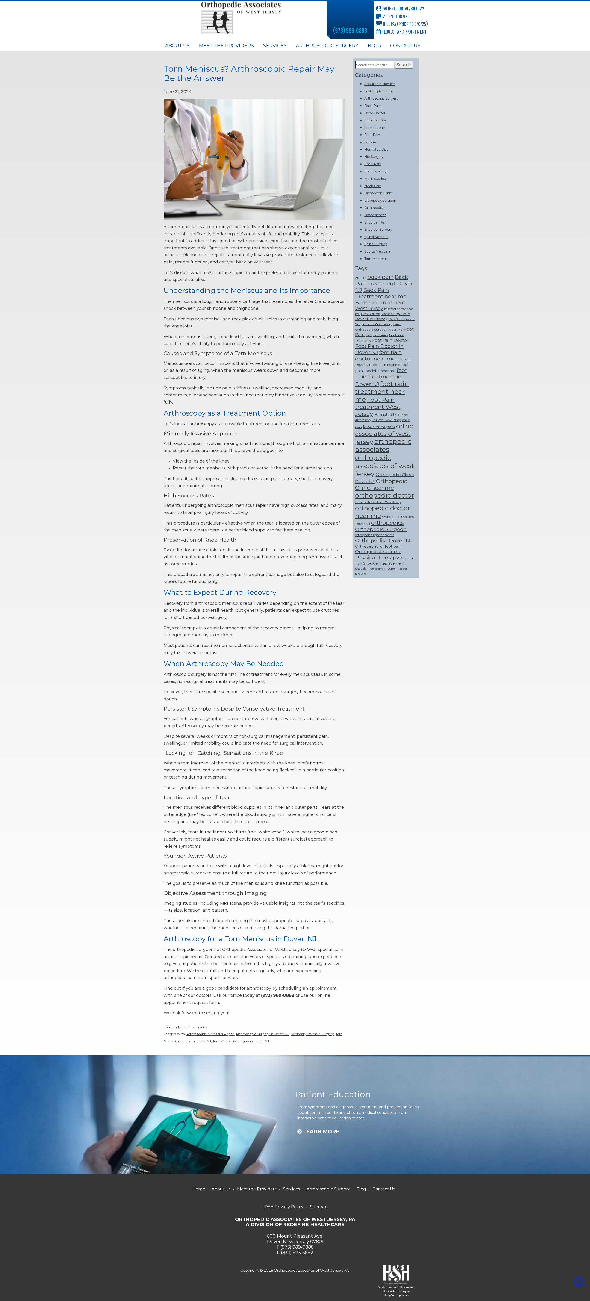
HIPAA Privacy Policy (282, 1206)
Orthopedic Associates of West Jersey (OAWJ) (269, 949)
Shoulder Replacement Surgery (376, 568)
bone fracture (375, 120)
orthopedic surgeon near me (374, 535)
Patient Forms (394, 16)
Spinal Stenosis (376, 237)
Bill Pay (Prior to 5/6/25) (405, 24)
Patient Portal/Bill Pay (402, 8)
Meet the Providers (226, 45)
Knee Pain (372, 164)
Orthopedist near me (378, 551)
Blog (374, 45)
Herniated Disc (376, 150)
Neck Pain (372, 186)
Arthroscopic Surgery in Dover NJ (262, 1034)
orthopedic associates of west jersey (384, 466)
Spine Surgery (375, 244)
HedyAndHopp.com (396, 1295)
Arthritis (360, 278)
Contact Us (405, 45)
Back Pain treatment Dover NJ (384, 283)
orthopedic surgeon (380, 200)
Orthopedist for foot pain (378, 546)
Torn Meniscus (195, 1027)
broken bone (374, 128)
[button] (578, 1282)
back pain (380, 277)
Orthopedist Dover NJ (384, 540)
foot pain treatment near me (382, 391)
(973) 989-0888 (350, 30)
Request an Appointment (404, 31)
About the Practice (379, 84)
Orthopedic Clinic (378, 193)
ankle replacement (379, 91)
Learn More (320, 1131)
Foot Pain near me (385, 364)
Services (275, 45)
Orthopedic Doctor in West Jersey (378, 502)
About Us (177, 45)
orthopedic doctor (384, 495)
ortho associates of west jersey (384, 433)
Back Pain (372, 106)
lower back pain (379, 426)
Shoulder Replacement (383, 563)
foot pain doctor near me (378, 355)
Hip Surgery (374, 157)
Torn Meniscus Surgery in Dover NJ (240, 1041)
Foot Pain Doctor (390, 340)
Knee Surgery (375, 171)
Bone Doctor (374, 113)
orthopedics (387, 522)
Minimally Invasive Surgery (312, 1034)
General (370, 142)
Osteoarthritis (375, 215)
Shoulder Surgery (378, 229)
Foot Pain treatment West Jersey (377, 406)
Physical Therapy (377, 557)
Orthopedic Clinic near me (381, 484)
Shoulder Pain (375, 222)
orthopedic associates (383, 445)
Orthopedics (374, 208)
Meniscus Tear (375, 179)
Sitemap (318, 1206)
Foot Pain (372, 135)
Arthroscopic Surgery (327, 45)
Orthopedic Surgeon (381, 529)
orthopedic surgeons (194, 949)
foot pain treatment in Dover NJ (381, 377)
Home (198, 1189)
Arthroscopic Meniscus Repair (210, 1034)
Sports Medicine (377, 251)
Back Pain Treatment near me (381, 293)
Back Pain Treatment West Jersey (380, 305)
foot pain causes (377, 335)
